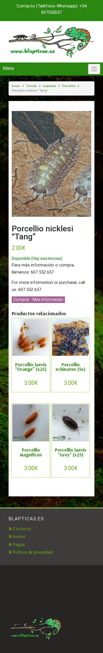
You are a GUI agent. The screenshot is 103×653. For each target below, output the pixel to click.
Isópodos (49, 86)
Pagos (19, 544)
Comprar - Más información (38, 299)
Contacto (22, 528)
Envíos (19, 536)
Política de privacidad (33, 552)
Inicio (16, 86)
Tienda (31, 86)
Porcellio (68, 86)
